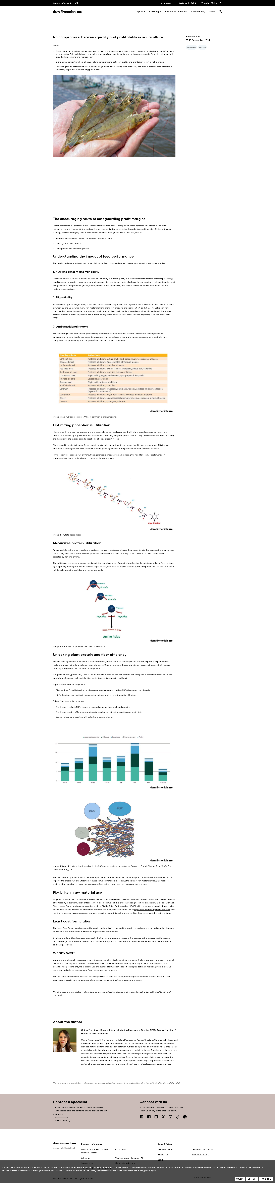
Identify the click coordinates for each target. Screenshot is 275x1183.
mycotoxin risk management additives (152, 909)
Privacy (161, 1154)
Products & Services (176, 11)
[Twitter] (163, 1117)
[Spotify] (185, 1117)
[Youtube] (156, 1117)
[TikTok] (177, 1117)
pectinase (119, 877)
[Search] (220, 11)
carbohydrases (70, 877)
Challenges (155, 11)
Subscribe (85, 1158)
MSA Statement (199, 1154)
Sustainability (197, 11)
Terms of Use (164, 1149)
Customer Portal (186, 3)
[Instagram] (170, 1117)
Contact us (166, 3)
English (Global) (211, 3)
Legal (160, 1159)
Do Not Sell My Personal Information (99, 1170)
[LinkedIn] (142, 1117)
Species (141, 11)
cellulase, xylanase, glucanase (100, 877)
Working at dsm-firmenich (127, 1158)
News (212, 11)
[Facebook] (149, 1117)
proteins (95, 550)
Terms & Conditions (201, 1149)
